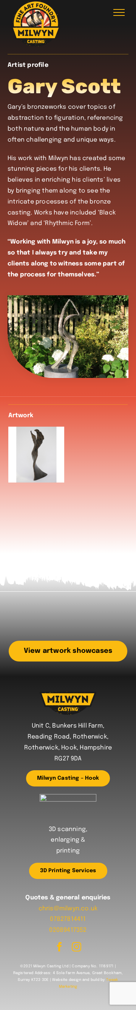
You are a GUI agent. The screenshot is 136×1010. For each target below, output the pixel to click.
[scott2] (36, 455)
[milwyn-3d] (68, 797)
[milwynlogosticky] (68, 694)
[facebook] (59, 946)
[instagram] (76, 946)
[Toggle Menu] (119, 12)
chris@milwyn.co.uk (68, 908)
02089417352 (68, 930)
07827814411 (68, 919)
